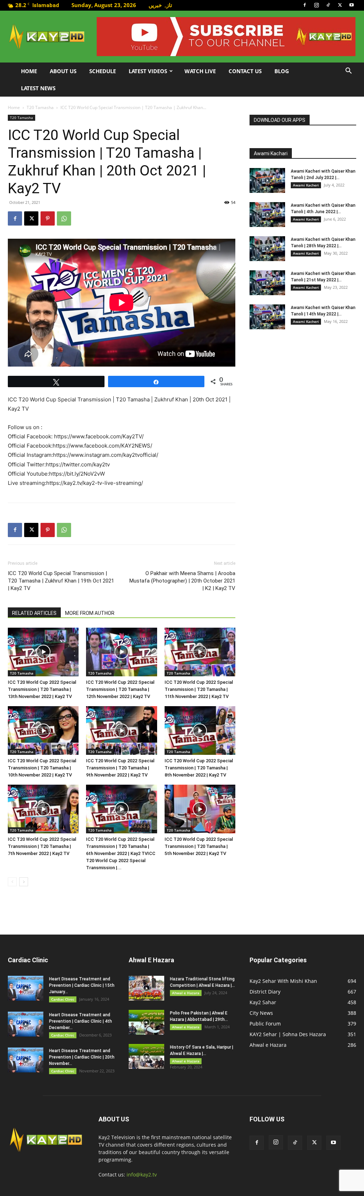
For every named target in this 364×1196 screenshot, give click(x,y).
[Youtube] (351, 5)
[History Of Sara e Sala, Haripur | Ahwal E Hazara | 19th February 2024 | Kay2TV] (146, 1056)
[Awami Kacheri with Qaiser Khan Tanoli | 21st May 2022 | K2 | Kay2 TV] (267, 282)
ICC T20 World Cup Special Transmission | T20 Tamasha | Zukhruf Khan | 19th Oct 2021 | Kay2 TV (61, 580)
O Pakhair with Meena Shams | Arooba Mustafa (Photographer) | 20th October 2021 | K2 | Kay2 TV (182, 580)
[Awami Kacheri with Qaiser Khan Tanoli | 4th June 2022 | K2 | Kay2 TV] (267, 214)
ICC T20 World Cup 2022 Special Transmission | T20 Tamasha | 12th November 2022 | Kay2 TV (120, 689)
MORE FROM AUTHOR (89, 613)
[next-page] (23, 881)
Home (29, 71)
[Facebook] (304, 5)
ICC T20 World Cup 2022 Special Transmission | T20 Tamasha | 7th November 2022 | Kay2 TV (42, 846)
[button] (348, 71)
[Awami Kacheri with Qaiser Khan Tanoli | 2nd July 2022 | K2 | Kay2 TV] (267, 180)
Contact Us (245, 71)
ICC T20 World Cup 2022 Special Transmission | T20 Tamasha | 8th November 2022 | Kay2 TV (199, 768)
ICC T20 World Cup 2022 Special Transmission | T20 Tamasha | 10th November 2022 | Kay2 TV (42, 768)
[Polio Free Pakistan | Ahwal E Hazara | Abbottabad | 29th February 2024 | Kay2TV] (146, 1022)
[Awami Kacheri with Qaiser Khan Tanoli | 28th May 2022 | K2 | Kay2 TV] (267, 248)
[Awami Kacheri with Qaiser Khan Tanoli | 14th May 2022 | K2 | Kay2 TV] (267, 316)
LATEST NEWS (38, 88)
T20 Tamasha (40, 107)
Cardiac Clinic (62, 999)
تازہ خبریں (160, 5)
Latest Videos (148, 71)
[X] (339, 5)
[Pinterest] (48, 218)
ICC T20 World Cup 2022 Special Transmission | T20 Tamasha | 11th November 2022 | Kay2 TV (199, 689)
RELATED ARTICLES (34, 613)
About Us (63, 71)
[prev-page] (12, 881)
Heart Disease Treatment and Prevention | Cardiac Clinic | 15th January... (81, 985)
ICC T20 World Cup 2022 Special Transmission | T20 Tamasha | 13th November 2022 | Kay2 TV (42, 689)
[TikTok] (328, 5)
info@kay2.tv (142, 1174)
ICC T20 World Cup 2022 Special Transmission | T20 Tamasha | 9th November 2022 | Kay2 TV (120, 768)
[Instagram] (316, 5)
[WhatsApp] (64, 218)
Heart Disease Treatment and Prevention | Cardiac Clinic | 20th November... (81, 1057)
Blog (281, 71)
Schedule (102, 71)
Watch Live (200, 71)
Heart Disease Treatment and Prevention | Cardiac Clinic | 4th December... (80, 1021)
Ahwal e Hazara (185, 992)
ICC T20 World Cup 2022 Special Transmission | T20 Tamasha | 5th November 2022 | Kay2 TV (199, 846)
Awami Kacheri (306, 185)
